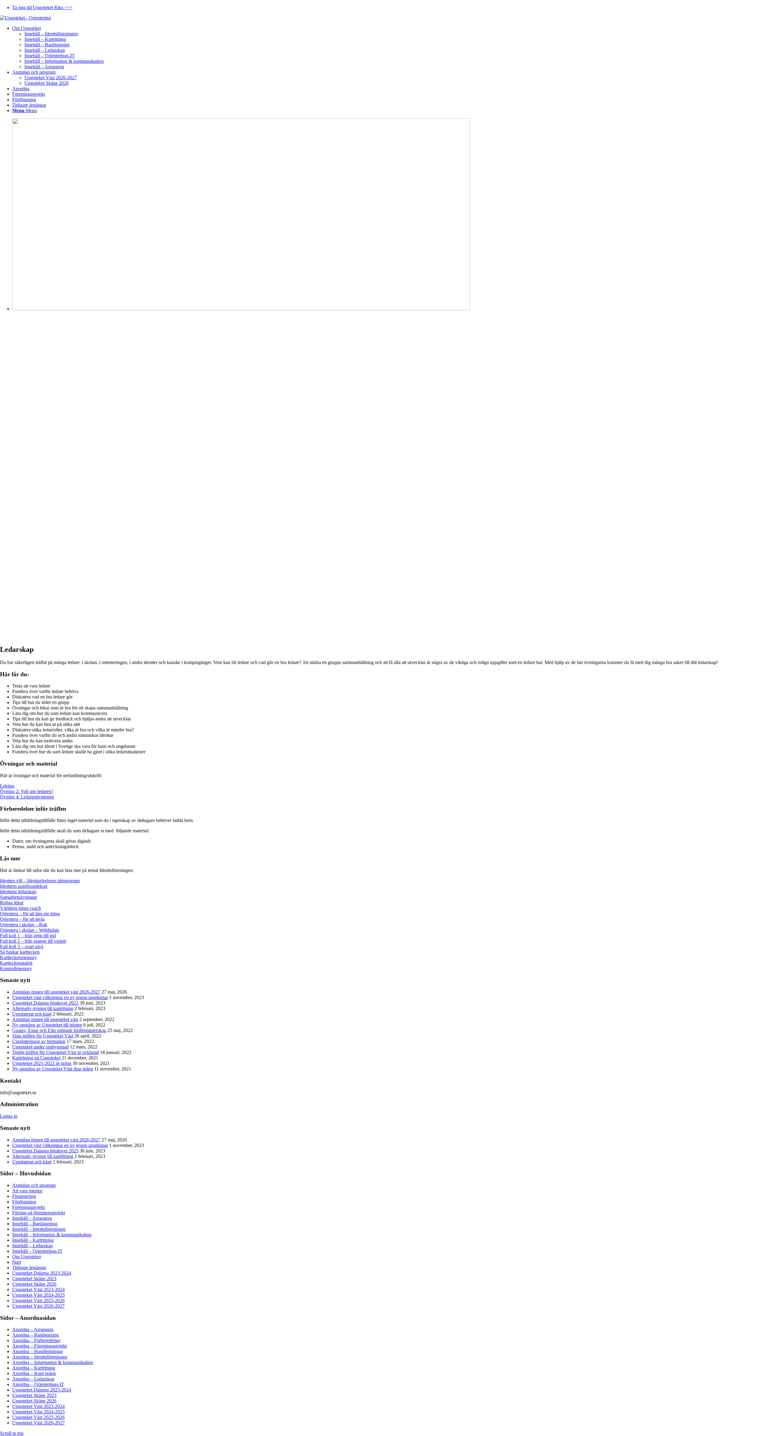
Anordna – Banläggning (35, 1335)
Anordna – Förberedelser (36, 1340)
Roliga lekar (11, 902)
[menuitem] (396, 7)
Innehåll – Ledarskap (32, 1245)
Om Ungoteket (26, 1256)
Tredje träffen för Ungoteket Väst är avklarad (55, 1052)
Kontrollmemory (16, 968)
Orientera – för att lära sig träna (30, 913)
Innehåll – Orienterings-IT (37, 1251)
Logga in (8, 1116)
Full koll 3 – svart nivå (21, 946)
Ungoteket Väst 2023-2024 (38, 1289)
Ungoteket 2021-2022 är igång (41, 1063)
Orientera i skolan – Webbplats (29, 930)
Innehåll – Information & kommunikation (52, 1234)
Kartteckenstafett (16, 963)
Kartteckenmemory (18, 957)
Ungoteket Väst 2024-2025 (38, 1295)
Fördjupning (24, 1201)
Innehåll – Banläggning (34, 1223)
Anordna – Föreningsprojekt (39, 1345)
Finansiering (24, 1196)
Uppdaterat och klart (32, 1013)
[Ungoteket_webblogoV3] (25, 17)
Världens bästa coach (20, 908)
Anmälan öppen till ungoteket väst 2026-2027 (56, 992)
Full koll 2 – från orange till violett (33, 941)
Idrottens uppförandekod (23, 886)
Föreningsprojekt (28, 1207)
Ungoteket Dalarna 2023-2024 (41, 1273)
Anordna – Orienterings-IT (38, 1384)
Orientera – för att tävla (22, 919)
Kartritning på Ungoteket (36, 1057)
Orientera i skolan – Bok (23, 924)
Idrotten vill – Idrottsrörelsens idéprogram (40, 880)
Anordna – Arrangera (32, 1329)
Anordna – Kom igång (34, 1373)
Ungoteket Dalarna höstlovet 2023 (45, 1003)
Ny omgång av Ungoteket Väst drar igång (52, 1068)
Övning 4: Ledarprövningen (27, 796)
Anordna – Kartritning (33, 1367)
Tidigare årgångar (29, 1267)
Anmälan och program (34, 1185)
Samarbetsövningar (18, 897)
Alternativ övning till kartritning (42, 1008)
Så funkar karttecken (20, 952)
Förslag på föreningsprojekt (38, 1212)
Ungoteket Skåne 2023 (34, 1278)
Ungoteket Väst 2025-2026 (38, 1300)
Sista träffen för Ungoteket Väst (42, 1035)
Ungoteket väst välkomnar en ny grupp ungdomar (60, 997)
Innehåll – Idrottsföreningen (39, 1229)
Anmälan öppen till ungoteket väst (45, 1019)
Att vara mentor (27, 1190)
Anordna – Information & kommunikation (52, 1362)
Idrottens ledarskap (18, 891)
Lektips (7, 785)
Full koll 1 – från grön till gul (28, 935)
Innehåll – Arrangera (32, 1218)
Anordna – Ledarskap (33, 1378)
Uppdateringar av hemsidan (38, 1041)
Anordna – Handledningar (37, 1351)
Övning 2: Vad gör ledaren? (26, 791)
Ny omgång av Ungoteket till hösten (47, 1024)
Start (16, 1262)
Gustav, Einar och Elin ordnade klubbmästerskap (59, 1030)
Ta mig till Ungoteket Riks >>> (42, 7)
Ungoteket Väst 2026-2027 (38, 1306)
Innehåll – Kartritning (33, 1240)
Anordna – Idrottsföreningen (39, 1356)
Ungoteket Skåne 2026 (34, 1284)
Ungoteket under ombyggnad (40, 1046)
